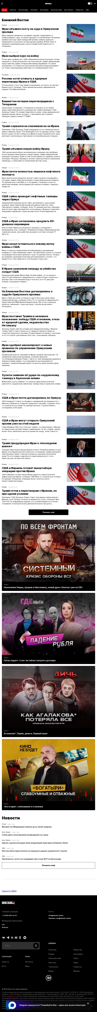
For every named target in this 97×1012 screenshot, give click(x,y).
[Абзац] (48, 3)
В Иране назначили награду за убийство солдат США (29, 270)
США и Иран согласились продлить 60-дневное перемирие (28, 223)
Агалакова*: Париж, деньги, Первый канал (25, 733)
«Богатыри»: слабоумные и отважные (23, 806)
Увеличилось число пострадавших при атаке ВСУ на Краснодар (31, 859)
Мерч (27, 966)
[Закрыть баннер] (88, 1003)
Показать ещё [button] (48, 512)
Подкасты (77, 967)
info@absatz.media (55, 915)
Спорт (4, 824)
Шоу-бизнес (68, 10)
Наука (75, 963)
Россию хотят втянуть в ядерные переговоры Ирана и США (24, 80)
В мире (4, 25)
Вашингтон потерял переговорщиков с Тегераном (28, 103)
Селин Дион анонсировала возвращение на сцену (25, 835)
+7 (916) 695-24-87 (9, 915)
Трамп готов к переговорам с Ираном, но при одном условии (29, 492)
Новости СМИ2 (9, 891)
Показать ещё (48, 865)
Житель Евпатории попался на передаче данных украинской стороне (34, 851)
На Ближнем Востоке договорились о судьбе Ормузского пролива (27, 293)
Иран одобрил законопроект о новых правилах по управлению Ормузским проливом (27, 348)
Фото (4, 966)
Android (5, 927)
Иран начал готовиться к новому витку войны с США (28, 245)
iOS (3, 924)
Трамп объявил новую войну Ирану (26, 148)
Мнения (76, 971)
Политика (33, 10)
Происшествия (56, 10)
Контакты (29, 962)
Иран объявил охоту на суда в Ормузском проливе (30, 30)
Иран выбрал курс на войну (20, 55)
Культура (52, 963)
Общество (79, 10)
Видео (4, 10)
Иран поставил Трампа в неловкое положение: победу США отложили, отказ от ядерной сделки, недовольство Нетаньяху (30, 321)
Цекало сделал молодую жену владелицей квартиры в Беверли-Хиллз (35, 843)
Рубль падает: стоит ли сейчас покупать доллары (30, 660)
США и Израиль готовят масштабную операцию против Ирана (27, 469)
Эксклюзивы (23, 10)
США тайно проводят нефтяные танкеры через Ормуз (29, 198)
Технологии (53, 967)
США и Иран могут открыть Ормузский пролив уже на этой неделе (28, 422)
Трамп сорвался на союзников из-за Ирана (30, 126)
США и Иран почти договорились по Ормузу (31, 397)
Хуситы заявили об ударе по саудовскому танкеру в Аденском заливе (30, 377)
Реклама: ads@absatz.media (59, 918)
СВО (87, 10)
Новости (13, 10)
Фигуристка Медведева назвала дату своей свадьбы (27, 827)
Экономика (44, 10)
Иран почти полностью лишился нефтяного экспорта (31, 173)
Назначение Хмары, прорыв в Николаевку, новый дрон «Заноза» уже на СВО (43, 587)
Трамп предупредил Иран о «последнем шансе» (29, 445)
